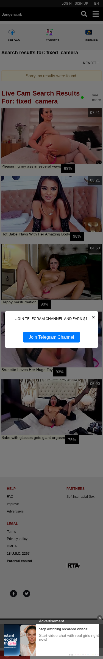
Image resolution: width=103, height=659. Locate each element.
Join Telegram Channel (51, 337)
